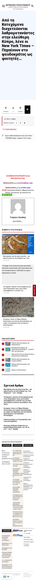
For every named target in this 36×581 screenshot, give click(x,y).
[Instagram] (26, 533)
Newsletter (34, 290)
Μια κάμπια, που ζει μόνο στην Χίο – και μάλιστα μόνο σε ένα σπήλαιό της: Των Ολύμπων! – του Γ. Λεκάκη (18, 391)
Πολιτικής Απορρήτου (29, 541)
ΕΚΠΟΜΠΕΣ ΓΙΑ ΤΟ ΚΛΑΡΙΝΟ (7, 548)
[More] (27, 109)
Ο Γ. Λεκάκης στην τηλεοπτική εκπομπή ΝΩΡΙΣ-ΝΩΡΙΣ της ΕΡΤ (17, 453)
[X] (28, 533)
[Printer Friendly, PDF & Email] (7, 196)
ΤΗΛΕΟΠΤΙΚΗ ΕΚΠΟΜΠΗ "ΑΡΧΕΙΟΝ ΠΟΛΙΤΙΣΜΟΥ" (16, 489)
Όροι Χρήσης (27, 537)
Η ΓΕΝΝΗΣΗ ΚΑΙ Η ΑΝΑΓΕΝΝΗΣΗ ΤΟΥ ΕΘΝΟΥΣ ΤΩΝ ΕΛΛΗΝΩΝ (18, 497)
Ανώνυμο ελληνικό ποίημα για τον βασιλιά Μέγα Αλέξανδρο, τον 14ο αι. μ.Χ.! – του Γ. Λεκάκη (17, 427)
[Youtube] (29, 533)
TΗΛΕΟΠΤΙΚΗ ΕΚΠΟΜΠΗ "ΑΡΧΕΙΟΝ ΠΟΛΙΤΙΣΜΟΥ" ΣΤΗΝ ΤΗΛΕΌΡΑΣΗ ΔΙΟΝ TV (18, 472)
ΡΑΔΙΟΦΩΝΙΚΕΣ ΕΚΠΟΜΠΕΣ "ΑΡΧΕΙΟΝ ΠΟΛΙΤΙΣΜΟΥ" (6, 538)
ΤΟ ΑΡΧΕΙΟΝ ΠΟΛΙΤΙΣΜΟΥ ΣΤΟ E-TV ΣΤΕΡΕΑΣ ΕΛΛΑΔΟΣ (17, 482)
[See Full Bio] (22, 221)
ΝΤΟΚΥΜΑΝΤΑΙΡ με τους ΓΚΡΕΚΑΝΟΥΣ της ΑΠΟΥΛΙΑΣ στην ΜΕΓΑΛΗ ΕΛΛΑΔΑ (18, 514)
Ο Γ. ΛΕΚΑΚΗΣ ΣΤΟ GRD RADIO (7, 561)
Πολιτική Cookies (28, 539)
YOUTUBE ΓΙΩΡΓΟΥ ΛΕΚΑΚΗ (18, 465)
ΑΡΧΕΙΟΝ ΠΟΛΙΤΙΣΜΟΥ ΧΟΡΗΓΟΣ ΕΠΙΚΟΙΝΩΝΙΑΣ (27, 472)
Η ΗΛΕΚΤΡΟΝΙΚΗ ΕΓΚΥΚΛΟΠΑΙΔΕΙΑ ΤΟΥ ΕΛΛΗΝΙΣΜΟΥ (18, 8)
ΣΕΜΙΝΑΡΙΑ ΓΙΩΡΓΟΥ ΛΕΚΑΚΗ (28, 459)
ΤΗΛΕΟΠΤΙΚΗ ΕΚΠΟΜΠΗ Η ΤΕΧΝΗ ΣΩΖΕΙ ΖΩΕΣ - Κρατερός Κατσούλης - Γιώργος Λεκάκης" (18, 506)
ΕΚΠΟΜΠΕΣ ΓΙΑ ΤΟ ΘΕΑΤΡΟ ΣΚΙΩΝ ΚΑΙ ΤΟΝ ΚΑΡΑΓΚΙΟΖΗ (7, 566)
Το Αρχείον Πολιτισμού (26, 544)
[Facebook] (24, 533)
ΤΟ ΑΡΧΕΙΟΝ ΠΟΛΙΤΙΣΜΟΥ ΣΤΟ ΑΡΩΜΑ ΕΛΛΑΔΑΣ (17, 459)
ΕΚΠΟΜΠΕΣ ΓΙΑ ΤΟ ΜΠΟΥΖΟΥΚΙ (7, 544)
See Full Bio (17, 221)
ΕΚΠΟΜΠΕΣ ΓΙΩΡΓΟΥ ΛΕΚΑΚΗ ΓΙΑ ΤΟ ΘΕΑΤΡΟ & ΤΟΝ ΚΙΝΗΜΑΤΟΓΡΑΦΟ (17, 523)
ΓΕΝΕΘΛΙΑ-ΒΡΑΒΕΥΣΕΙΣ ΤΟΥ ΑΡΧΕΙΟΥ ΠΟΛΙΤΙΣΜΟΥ (28, 465)
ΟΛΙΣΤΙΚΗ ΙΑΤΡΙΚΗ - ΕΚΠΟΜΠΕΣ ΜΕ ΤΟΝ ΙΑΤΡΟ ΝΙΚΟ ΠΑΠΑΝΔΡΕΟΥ (7, 555)
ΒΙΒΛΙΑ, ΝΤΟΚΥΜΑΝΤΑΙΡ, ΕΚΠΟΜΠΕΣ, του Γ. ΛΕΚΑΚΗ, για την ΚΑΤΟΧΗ (28, 486)
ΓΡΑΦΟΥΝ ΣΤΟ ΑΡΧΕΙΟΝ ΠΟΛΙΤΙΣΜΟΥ (27, 478)
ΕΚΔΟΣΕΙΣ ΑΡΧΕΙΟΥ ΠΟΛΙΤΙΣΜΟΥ (28, 455)
